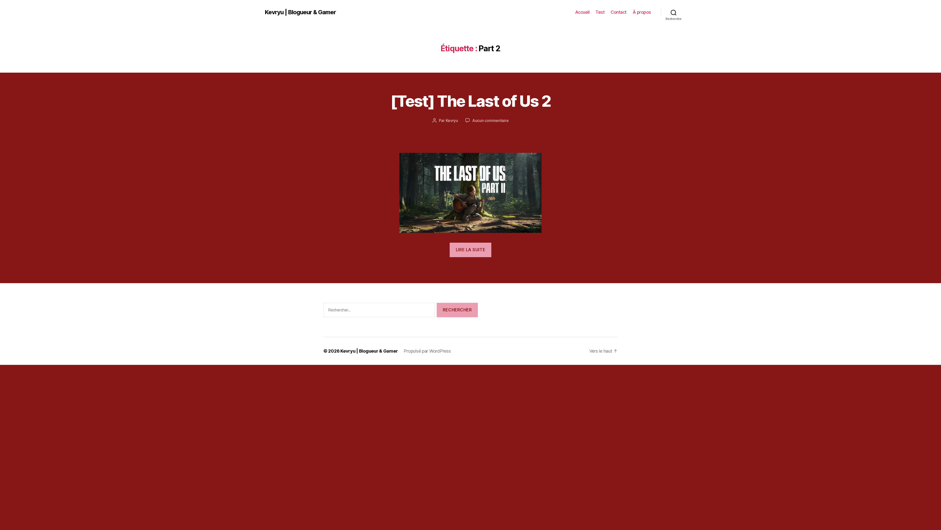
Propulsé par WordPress (427, 351)
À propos (642, 12)
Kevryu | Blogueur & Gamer (300, 12)
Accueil (582, 12)
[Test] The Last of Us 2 (470, 101)
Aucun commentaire (490, 120)
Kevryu (452, 120)
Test (600, 12)
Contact (619, 12)
